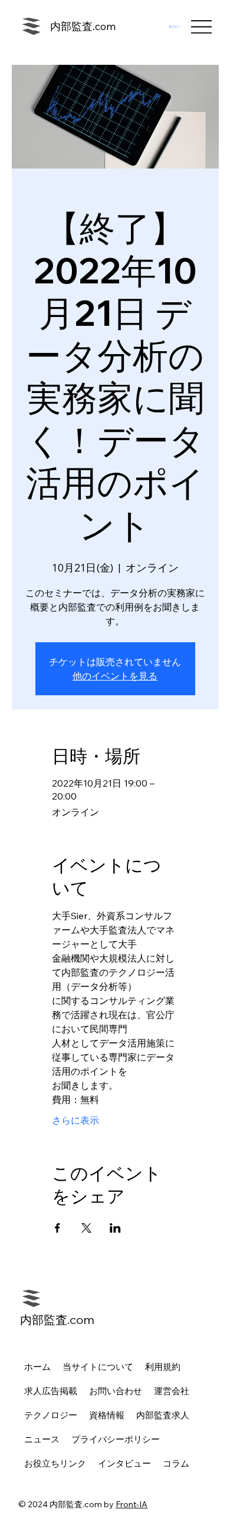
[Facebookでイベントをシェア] (57, 1228)
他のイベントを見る (115, 676)
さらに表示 (75, 1120)
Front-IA (131, 1504)
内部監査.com (83, 26)
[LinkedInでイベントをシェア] (115, 1228)
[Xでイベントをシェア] (86, 1228)
